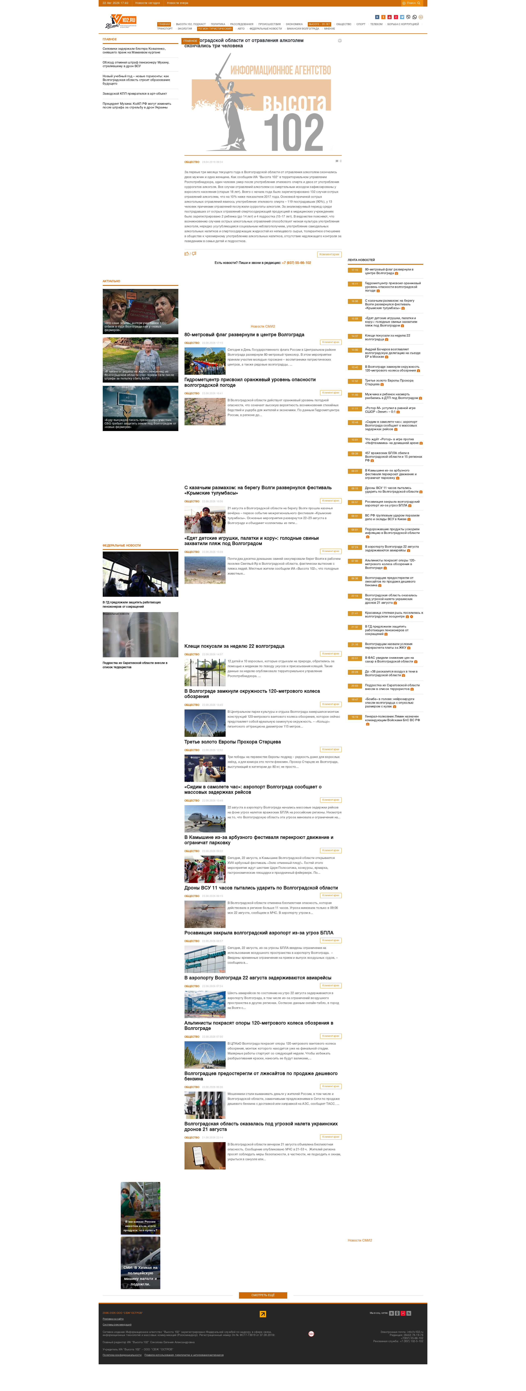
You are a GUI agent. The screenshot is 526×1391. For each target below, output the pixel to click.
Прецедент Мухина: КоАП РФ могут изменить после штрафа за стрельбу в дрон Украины (137, 105)
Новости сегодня (147, 3)
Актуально (111, 281)
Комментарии (329, 254)
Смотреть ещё (263, 1295)
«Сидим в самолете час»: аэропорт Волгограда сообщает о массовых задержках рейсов (391, 426)
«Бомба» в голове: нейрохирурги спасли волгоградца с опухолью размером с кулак (389, 703)
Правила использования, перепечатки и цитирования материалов (184, 1355)
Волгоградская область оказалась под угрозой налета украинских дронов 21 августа (391, 599)
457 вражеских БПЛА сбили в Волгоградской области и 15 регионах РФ (393, 457)
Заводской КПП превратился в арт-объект (135, 93)
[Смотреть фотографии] (396, 273)
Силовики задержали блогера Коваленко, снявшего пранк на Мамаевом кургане (134, 50)
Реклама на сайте (113, 1319)
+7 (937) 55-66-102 (296, 263)
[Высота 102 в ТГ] (402, 17)
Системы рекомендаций (117, 1325)
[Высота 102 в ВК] (377, 17)
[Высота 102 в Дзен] (396, 17)
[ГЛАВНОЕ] (263, 103)
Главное (110, 39)
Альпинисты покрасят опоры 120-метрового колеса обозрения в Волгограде (390, 564)
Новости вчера (177, 3)
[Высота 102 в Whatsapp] (415, 17)
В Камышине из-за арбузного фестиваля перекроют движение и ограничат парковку (390, 474)
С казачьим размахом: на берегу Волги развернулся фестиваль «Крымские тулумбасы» (389, 304)
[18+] (421, 17)
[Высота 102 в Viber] (408, 17)
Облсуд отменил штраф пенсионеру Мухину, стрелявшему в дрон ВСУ (136, 64)
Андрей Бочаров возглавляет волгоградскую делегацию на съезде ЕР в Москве (393, 353)
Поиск (411, 3)
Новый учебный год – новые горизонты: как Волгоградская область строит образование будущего (136, 80)
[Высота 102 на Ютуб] (390, 17)
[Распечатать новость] (339, 40)
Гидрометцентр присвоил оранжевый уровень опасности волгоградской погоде (393, 287)
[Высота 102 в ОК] (383, 17)
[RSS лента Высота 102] (408, 1313)
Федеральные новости (122, 545)
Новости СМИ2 (263, 326)
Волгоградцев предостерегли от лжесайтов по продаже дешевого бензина (390, 582)
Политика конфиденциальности (122, 1355)
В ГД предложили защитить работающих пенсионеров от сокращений (387, 630)
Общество (192, 162)
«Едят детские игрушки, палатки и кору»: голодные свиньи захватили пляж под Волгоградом (391, 322)
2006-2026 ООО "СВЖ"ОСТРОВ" (123, 1313)
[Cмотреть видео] (411, 616)
